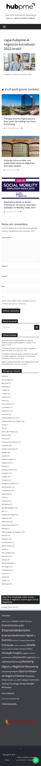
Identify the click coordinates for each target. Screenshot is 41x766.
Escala (4, 425)
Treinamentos (6, 570)
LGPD (3, 497)
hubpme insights (8, 459)
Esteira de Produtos (8, 432)
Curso (4, 401)
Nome (5, 266)
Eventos (4, 435)
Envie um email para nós (10, 699)
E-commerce (6, 407)
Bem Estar (5, 383)
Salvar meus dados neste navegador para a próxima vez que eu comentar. (19, 302)
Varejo (4, 577)
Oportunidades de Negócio (11, 532)
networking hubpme (9, 525)
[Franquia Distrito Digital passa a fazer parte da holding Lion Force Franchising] (20, 95)
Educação (5, 414)
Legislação (5, 494)
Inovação (5, 473)
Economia (5, 411)
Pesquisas (5, 539)
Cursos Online (7, 404)
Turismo (4, 574)
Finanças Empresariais (10, 442)
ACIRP (4, 376)
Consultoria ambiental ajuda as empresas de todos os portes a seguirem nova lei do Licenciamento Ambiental (20, 356)
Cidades (4, 394)
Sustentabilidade (8, 563)
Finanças (5, 439)
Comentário (7, 237)
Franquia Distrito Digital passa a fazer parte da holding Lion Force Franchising (20, 121)
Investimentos (7, 487)
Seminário (5, 556)
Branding (5, 387)
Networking (6, 522)
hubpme (5, 456)
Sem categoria (7, 553)
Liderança (5, 501)
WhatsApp (5, 584)
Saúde (4, 549)
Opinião (4, 529)
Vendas (4, 580)
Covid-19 (5, 397)
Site (3, 286)
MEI (3, 511)
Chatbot (4, 390)
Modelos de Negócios (9, 515)
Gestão (4, 452)
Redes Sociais (6, 546)
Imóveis (4, 466)
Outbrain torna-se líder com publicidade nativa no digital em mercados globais (19, 163)
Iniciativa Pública (8, 470)
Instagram (5, 480)
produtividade (7, 542)
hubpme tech (6, 463)
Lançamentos (6, 490)
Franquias (5, 445)
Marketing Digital (8, 508)
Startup (4, 560)
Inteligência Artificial (9, 484)
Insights (4, 477)
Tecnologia (5, 567)
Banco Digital (6, 380)
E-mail (5, 276)
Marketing (5, 504)
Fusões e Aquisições (9, 449)
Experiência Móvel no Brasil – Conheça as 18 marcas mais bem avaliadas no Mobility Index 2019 (20, 205)
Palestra (4, 535)
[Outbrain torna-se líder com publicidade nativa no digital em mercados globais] (20, 137)
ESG (3, 428)
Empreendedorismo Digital (11, 421)
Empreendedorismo (9, 418)
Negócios (5, 518)
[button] (36, 760)
